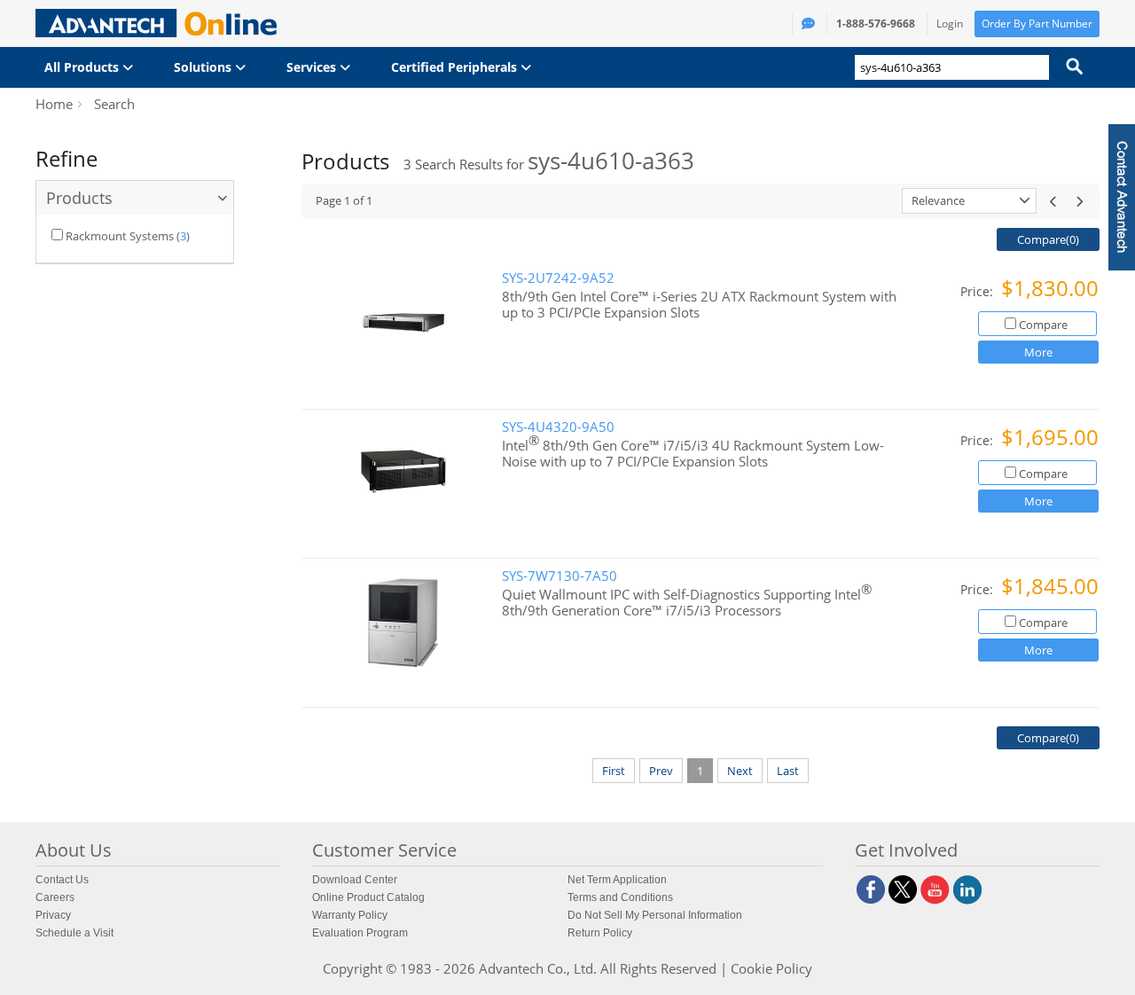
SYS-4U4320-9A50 (558, 427)
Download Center (354, 880)
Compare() (1048, 239)
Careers (54, 897)
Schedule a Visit (74, 933)
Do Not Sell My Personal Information (655, 915)
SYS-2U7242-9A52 (558, 278)
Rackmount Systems (120, 236)
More (1038, 352)
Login (949, 23)
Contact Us (62, 880)
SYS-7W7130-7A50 (559, 576)
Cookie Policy (771, 968)
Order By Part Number (1037, 23)
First (613, 771)
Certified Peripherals (456, 67)
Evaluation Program (360, 933)
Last (788, 771)
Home (54, 104)
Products (79, 197)
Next (740, 771)
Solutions (204, 67)
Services (313, 67)
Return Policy (600, 933)
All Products (83, 67)
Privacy (53, 915)
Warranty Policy (349, 915)
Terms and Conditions (620, 897)
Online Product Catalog (368, 897)
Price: (978, 291)
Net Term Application (617, 880)
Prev (661, 771)
